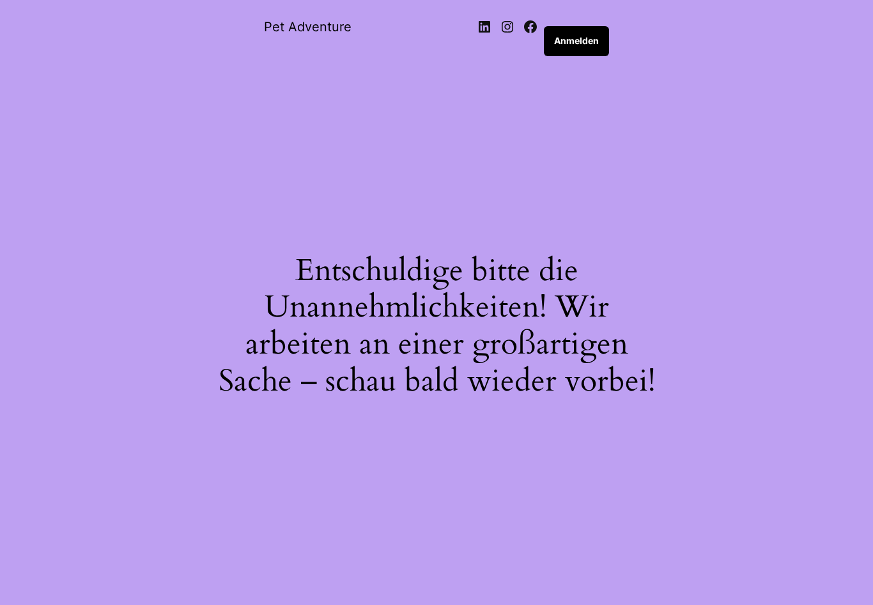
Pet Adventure (308, 26)
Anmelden (576, 40)
